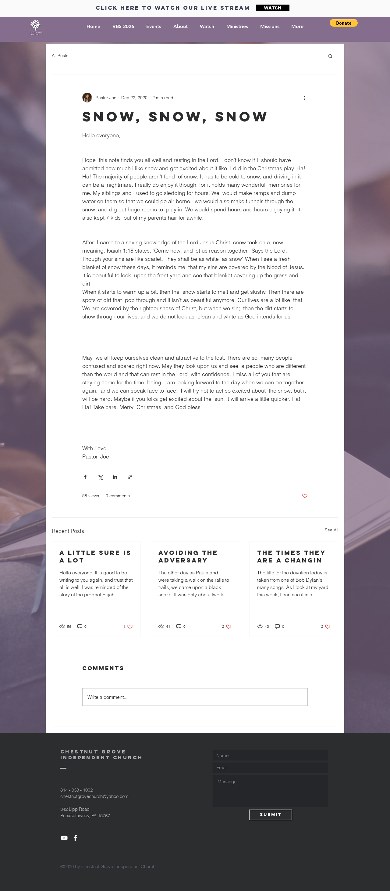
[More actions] (304, 97)
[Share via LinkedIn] (115, 477)
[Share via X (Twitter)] (100, 477)
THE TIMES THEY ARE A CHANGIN (291, 556)
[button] (344, 23)
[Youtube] (64, 838)
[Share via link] (130, 477)
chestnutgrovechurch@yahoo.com (94, 796)
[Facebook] (75, 838)
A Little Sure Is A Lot (95, 556)
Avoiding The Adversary (188, 556)
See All (331, 530)
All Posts (60, 55)
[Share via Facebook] (85, 477)
